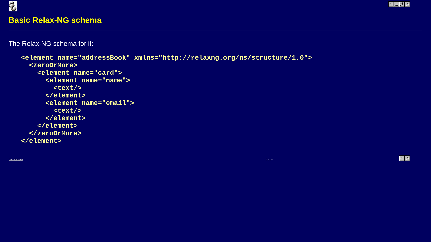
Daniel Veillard (16, 159)
